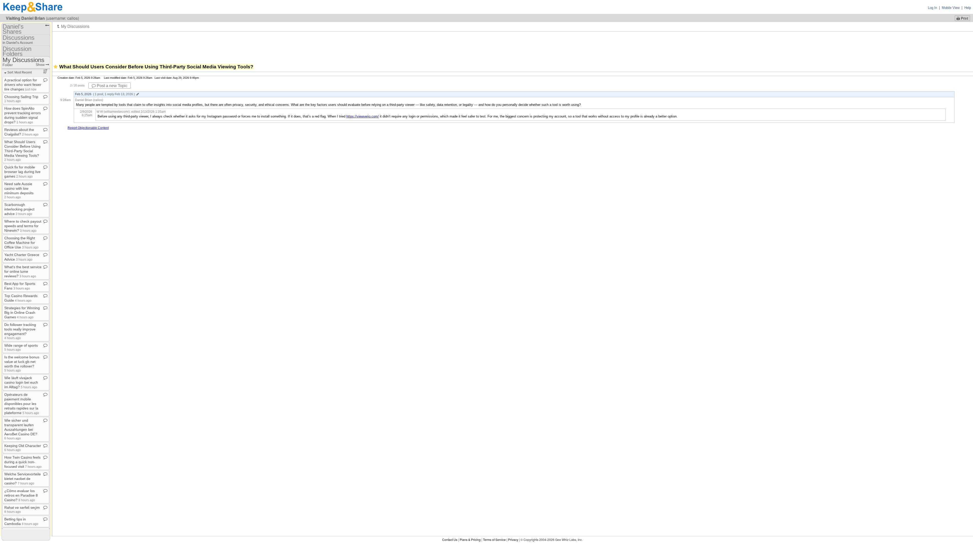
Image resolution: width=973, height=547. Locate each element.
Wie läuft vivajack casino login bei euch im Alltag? (21, 382)
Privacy (513, 539)
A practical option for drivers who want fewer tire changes (22, 84)
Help (967, 8)
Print (964, 18)
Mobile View (951, 8)
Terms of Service (494, 539)
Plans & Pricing (470, 539)
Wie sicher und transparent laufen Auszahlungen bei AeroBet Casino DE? (20, 429)
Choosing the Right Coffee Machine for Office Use (21, 242)
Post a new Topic (111, 86)
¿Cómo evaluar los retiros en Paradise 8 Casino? (21, 495)
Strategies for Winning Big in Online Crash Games (22, 312)
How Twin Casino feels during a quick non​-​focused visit (23, 461)
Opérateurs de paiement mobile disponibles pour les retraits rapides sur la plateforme (21, 404)
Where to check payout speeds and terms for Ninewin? (22, 225)
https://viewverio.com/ (362, 116)
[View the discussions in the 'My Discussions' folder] (73, 26)
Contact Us (449, 539)
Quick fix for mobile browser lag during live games (22, 171)
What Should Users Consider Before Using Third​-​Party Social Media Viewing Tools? (22, 150)
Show (41, 65)
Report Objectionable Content (88, 128)
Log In (932, 8)
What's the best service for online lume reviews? (23, 271)
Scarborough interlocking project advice (19, 209)
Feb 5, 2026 (105, 94)
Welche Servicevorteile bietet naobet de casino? (22, 478)
